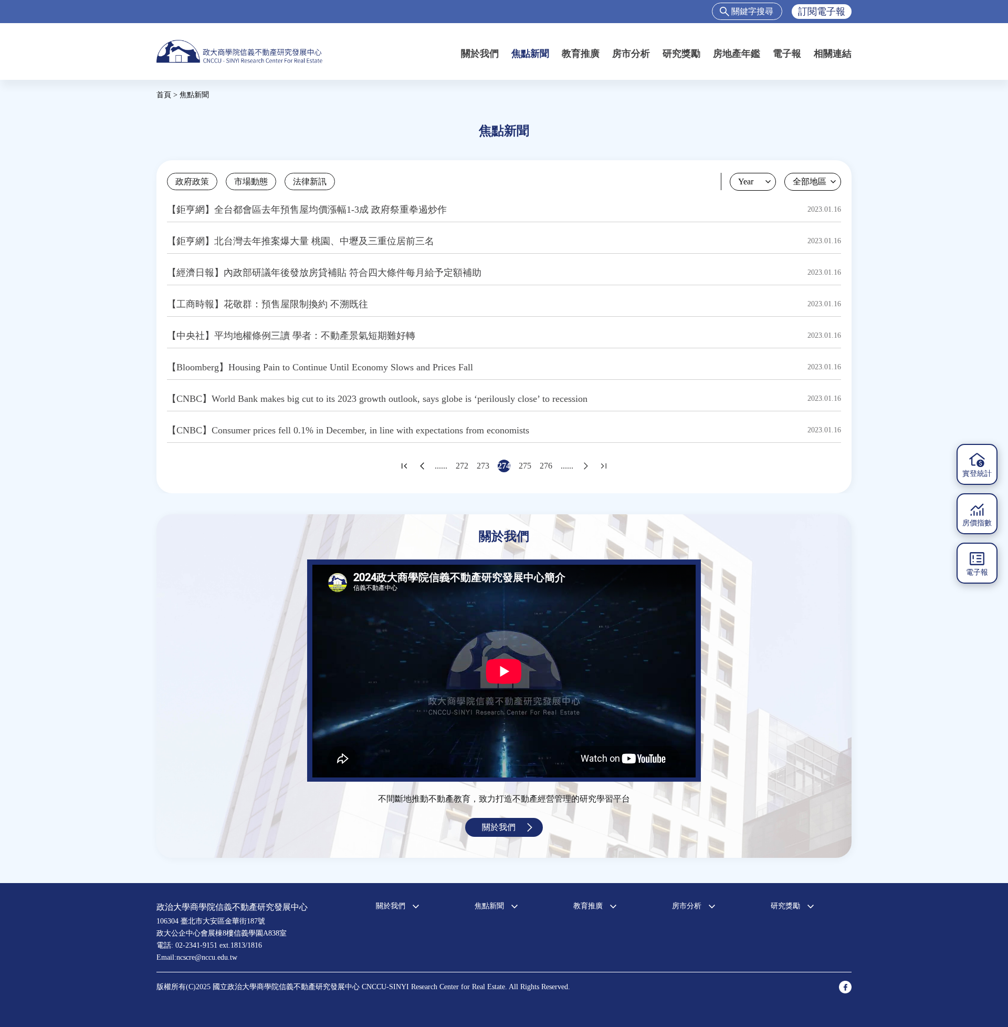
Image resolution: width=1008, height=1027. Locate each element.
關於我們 (480, 53)
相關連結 (833, 53)
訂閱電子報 (821, 11)
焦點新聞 (530, 53)
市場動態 (251, 181)
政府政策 (192, 181)
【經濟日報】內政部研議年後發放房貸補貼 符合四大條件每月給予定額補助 (324, 272)
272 (462, 465)
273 (483, 465)
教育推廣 (581, 53)
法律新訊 (310, 181)
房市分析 (631, 53)
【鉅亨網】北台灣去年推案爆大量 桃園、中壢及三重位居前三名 (300, 241)
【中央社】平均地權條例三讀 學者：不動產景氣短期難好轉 (291, 335)
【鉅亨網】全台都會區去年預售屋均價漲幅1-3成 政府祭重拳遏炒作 (307, 209)
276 (546, 465)
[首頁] (239, 51)
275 (525, 465)
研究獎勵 (681, 53)
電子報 (787, 53)
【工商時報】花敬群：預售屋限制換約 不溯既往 (267, 304)
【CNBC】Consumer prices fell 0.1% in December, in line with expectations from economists (348, 430)
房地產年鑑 (736, 53)
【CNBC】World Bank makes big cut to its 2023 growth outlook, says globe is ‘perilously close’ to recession (377, 398)
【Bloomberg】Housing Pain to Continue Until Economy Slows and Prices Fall (320, 367)
